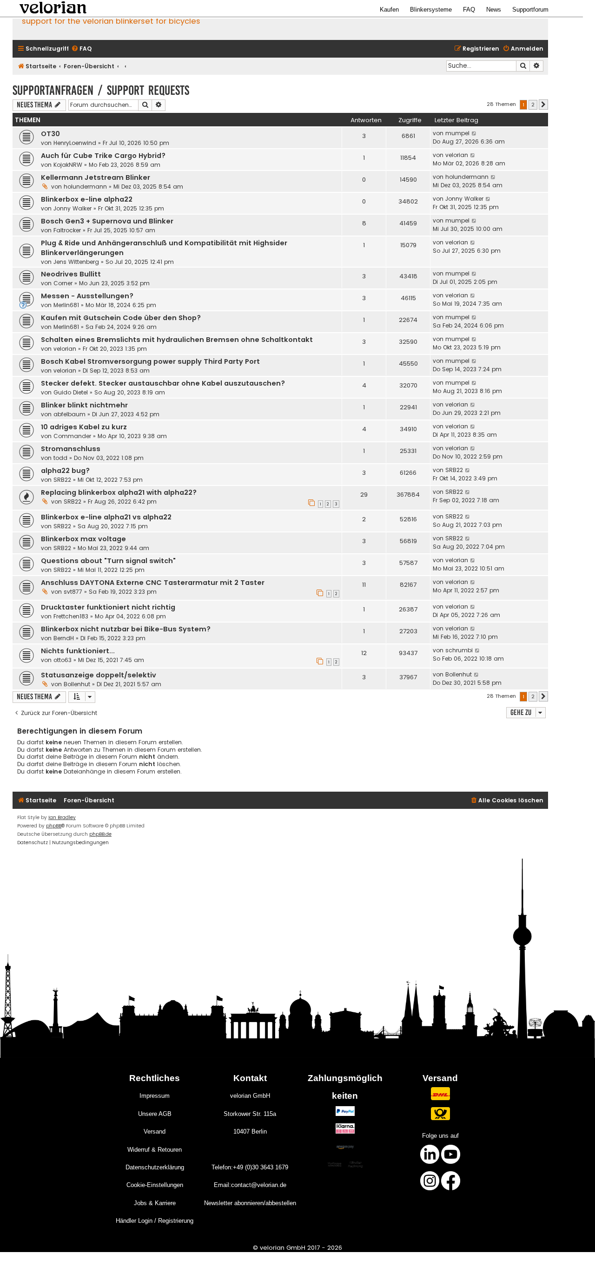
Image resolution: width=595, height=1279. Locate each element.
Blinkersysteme (431, 9)
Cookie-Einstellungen (154, 1184)
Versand (154, 1131)
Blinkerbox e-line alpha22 (86, 199)
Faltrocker (67, 230)
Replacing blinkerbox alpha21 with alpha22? (119, 492)
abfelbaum (69, 414)
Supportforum (530, 9)
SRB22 (62, 480)
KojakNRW (67, 165)
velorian (456, 155)
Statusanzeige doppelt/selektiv (98, 675)
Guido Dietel (70, 392)
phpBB (53, 825)
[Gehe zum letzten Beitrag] (474, 133)
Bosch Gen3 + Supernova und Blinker (107, 221)
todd (60, 458)
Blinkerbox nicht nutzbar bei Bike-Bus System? (126, 629)
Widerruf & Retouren (154, 1149)
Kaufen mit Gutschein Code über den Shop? (121, 317)
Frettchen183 (70, 616)
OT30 (50, 133)
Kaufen (389, 9)
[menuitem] (81, 49)
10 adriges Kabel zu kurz (84, 427)
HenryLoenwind (74, 143)
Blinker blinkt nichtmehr (84, 405)
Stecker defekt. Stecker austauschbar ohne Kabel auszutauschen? (163, 383)
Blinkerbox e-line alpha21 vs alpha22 (106, 517)
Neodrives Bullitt (71, 274)
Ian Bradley (62, 817)
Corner (63, 283)
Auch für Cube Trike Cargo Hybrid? (103, 155)
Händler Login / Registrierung (154, 1220)
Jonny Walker (72, 208)
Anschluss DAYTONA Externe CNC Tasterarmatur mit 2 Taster (152, 582)
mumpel (457, 133)
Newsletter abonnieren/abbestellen (250, 1203)
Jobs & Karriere (155, 1203)
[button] (543, 104)
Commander (72, 436)
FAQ (469, 9)
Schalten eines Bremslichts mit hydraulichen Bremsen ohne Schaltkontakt (177, 339)
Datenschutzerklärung (155, 1167)
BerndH (63, 638)
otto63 (62, 660)
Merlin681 (66, 305)
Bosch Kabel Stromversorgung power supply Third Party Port (150, 361)
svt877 (73, 592)
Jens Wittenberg (76, 262)
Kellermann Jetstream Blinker (95, 177)
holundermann (85, 186)
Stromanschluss (70, 448)
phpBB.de (100, 834)
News (493, 9)
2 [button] (533, 104)
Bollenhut (77, 684)
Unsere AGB (155, 1113)
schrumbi (459, 650)
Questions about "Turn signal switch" (108, 560)
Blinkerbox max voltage (83, 539)
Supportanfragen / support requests (101, 90)
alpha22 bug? (65, 470)
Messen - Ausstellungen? (87, 296)
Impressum (154, 1095)
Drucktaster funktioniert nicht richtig (108, 607)
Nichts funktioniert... (78, 651)
